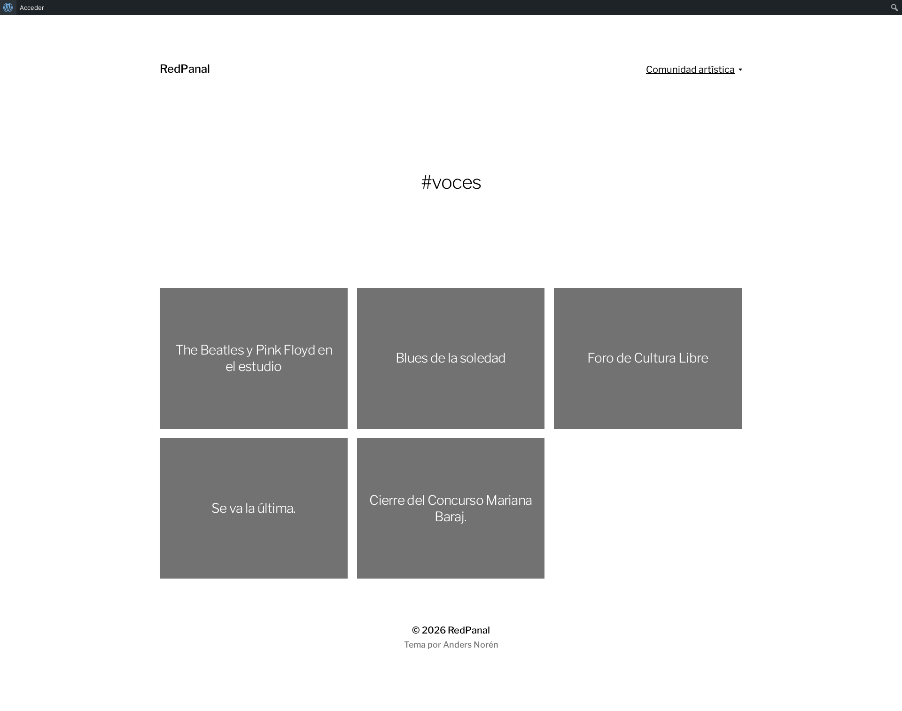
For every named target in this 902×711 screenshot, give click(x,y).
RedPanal (185, 69)
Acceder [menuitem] (32, 7)
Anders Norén (470, 644)
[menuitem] (8, 7)
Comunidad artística (690, 69)
